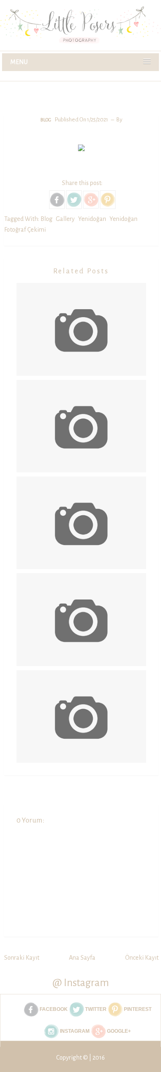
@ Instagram (80, 982)
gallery (65, 219)
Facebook (53, 1009)
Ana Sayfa (82, 957)
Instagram (74, 1031)
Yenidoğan (92, 219)
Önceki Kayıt (142, 957)
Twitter (95, 1009)
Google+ (118, 1031)
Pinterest (137, 1009)
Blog (45, 120)
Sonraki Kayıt (21, 957)
